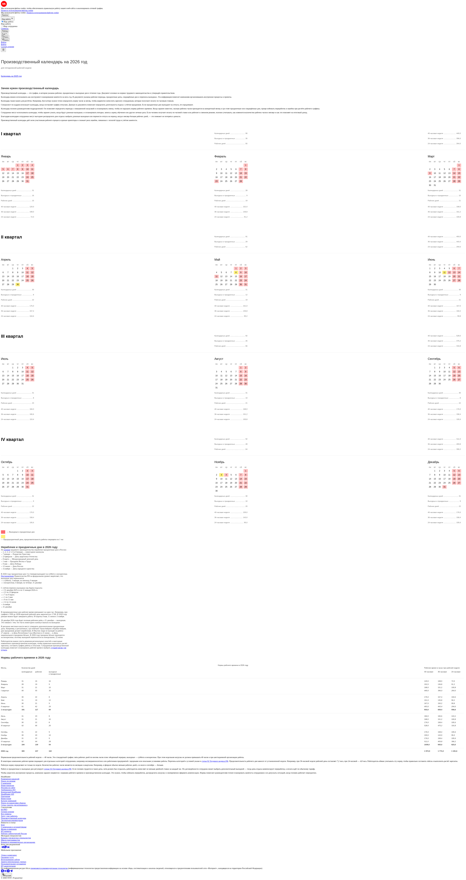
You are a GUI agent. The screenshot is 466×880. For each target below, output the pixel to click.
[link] (5, 36)
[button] (3, 42)
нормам (7, 550)
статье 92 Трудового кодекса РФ (215, 761)
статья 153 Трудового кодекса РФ (57, 769)
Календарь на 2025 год (11, 76)
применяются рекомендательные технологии (49, 868)
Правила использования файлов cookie (43, 13)
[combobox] (6, 875)
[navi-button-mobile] (3, 50)
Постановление (7, 576)
